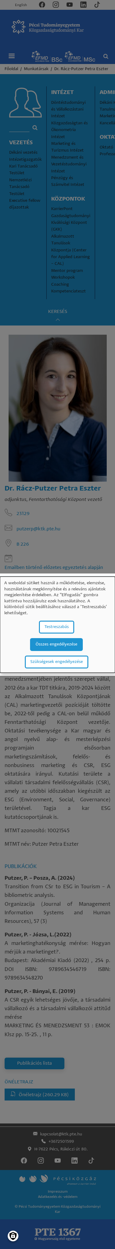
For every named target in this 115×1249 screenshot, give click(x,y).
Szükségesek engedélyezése (56, 662)
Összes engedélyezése (56, 644)
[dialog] (57, 624)
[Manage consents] (13, 1236)
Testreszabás (56, 627)
